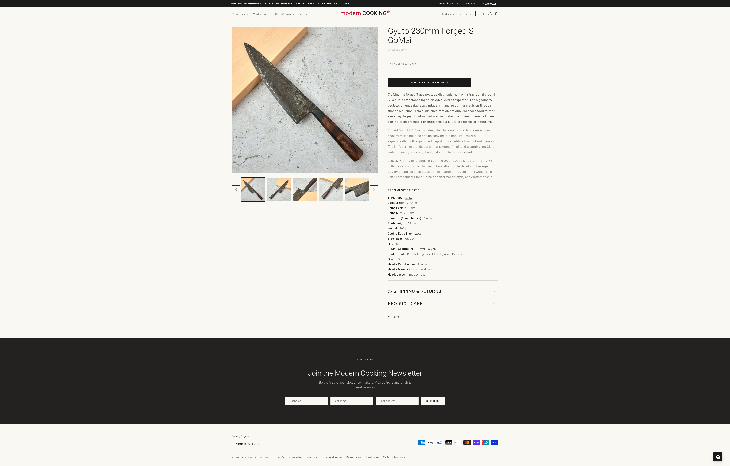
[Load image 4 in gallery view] (331, 189)
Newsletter (489, 3)
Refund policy (295, 457)
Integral (422, 264)
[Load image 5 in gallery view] (357, 189)
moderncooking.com (252, 457)
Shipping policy (354, 457)
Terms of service (334, 457)
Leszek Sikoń (399, 49)
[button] (240, 14)
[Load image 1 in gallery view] (253, 189)
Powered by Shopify (273, 457)
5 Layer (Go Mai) (426, 248)
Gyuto (408, 197)
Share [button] (395, 316)
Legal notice (372, 457)
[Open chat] (717, 456)
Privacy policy (313, 457)
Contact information (394, 457)
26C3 (418, 233)
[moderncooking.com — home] (365, 13)
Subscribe (432, 401)
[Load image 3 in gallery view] (305, 189)
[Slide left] (236, 189)
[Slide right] (374, 189)
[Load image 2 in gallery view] (279, 189)
